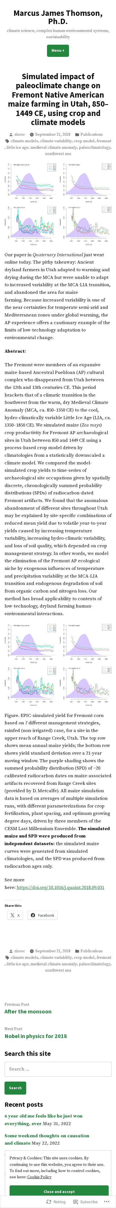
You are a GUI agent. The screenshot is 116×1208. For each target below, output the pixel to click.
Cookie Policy (39, 1177)
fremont (104, 141)
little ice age (17, 147)
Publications (92, 134)
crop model (84, 141)
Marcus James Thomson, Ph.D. (58, 17)
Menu (60, 50)
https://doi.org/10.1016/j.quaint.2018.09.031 (60, 888)
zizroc (19, 134)
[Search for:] (58, 1069)
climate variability (56, 141)
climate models (24, 141)
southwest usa (58, 153)
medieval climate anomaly (53, 147)
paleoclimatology (94, 147)
